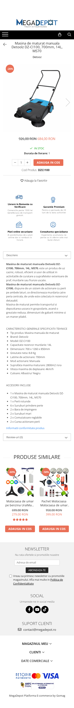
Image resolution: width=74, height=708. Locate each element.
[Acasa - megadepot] (37, 23)
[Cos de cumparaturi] (59, 34)
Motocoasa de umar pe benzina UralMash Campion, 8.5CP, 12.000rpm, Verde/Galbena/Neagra (20, 503)
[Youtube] (37, 609)
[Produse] (5, 36)
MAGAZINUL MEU (35, 644)
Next (67, 102)
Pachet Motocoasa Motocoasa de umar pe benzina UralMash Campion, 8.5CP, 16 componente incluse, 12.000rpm (54, 503)
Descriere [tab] (12, 255)
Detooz (37, 57)
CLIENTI (35, 652)
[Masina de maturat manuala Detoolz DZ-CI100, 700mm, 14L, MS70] (37, 98)
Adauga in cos (48, 162)
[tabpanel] (37, 98)
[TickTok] (45, 609)
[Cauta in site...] (69, 34)
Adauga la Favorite (35, 180)
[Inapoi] (3, 44)
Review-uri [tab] (14, 437)
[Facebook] (29, 609)
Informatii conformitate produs (25, 428)
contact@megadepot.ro (39, 629)
